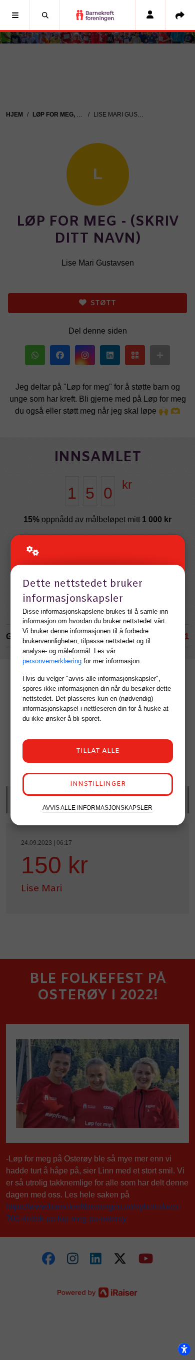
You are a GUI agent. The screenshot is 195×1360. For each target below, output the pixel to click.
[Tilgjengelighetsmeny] (184, 1349)
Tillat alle (98, 751)
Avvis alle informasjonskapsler (97, 807)
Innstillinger (98, 784)
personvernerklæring (52, 661)
